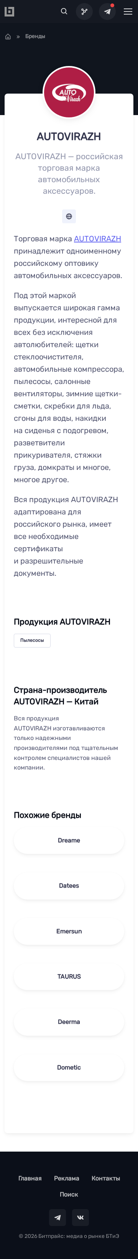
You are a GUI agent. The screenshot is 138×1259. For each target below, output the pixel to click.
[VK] (80, 1217)
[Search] (64, 11)
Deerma (69, 1021)
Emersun (69, 931)
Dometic (69, 1067)
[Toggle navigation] (127, 11)
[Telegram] (107, 11)
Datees (69, 885)
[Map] (84, 11)
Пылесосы (32, 640)
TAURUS (69, 976)
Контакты (106, 1178)
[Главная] (8, 36)
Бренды (35, 36)
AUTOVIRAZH (97, 238)
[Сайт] (69, 216)
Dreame (69, 840)
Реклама (66, 1178)
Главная (30, 1178)
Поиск (69, 1194)
